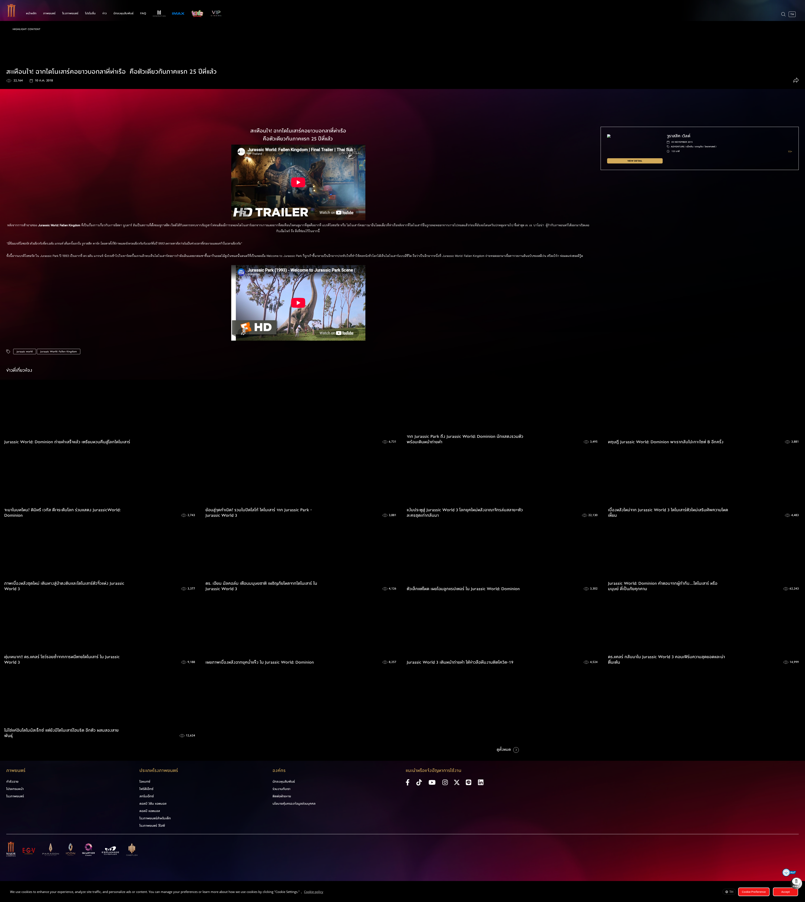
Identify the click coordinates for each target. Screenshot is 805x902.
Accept (785, 892)
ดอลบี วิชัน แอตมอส (152, 803)
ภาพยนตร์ (49, 13)
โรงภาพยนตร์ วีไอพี (152, 825)
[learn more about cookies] (325, 892)
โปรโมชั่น (90, 13)
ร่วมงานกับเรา (281, 789)
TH (731, 892)
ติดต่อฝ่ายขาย (282, 796)
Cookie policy (313, 892)
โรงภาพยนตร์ (70, 13)
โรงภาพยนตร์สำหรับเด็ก (155, 818)
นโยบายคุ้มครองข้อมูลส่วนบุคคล (294, 803)
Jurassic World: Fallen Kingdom (58, 351)
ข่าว (104, 13)
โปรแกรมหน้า (15, 789)
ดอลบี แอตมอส (149, 811)
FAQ (143, 13)
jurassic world (25, 351)
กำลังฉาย (12, 781)
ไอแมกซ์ (144, 781)
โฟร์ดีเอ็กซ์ (146, 789)
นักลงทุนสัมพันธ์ (123, 13)
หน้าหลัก (31, 13)
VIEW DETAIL (634, 160)
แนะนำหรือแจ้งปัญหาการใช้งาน (433, 770)
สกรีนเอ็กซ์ (146, 796)
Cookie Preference (754, 892)
